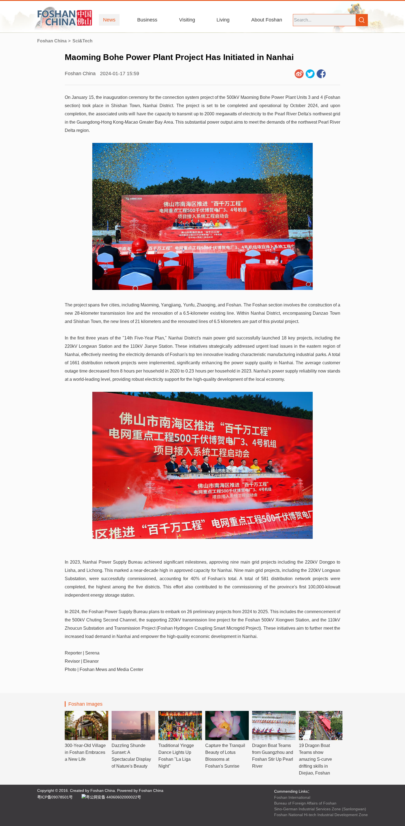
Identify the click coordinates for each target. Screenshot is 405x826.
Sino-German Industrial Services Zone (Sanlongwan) (320, 809)
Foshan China (52, 41)
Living (223, 20)
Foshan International (292, 797)
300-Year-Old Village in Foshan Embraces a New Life (85, 752)
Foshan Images (85, 704)
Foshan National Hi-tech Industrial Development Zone (321, 815)
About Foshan (266, 20)
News (109, 20)
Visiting (187, 20)
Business (147, 20)
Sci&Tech (82, 41)
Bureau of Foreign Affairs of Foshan (305, 803)
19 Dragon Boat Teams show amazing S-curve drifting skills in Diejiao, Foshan (315, 759)
